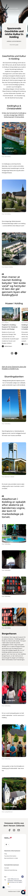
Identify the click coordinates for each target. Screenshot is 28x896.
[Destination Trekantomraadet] (8, 838)
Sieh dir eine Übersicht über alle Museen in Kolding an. (14, 368)
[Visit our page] (14, 830)
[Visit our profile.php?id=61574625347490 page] (9, 830)
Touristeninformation (10, 856)
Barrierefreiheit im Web (11, 858)
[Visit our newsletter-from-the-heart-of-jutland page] (18, 830)
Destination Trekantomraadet (11, 8)
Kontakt (6, 868)
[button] (11, 334)
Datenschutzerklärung (10, 870)
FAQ (5, 854)
